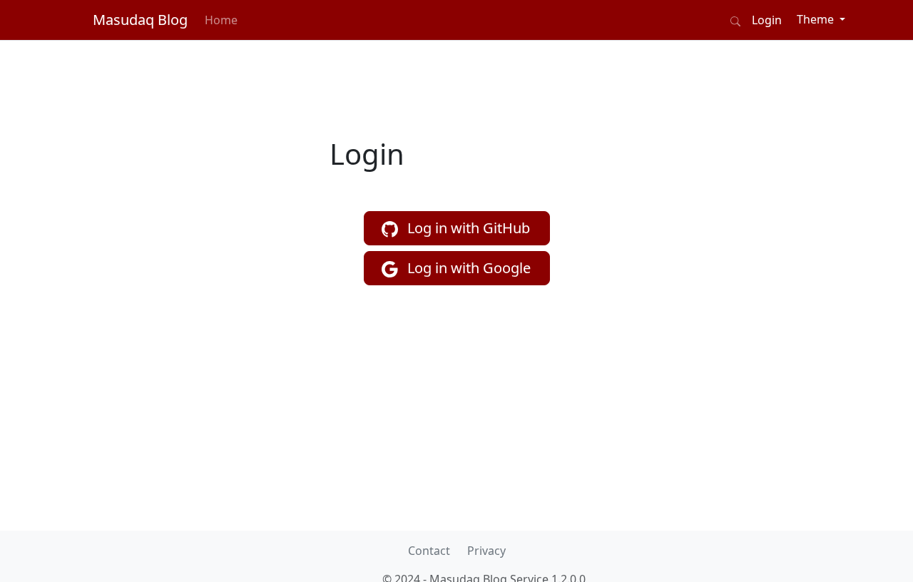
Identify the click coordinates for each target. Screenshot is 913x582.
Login (767, 20)
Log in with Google (467, 267)
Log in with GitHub (467, 228)
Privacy (486, 550)
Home (221, 20)
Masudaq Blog (140, 19)
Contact (429, 550)
